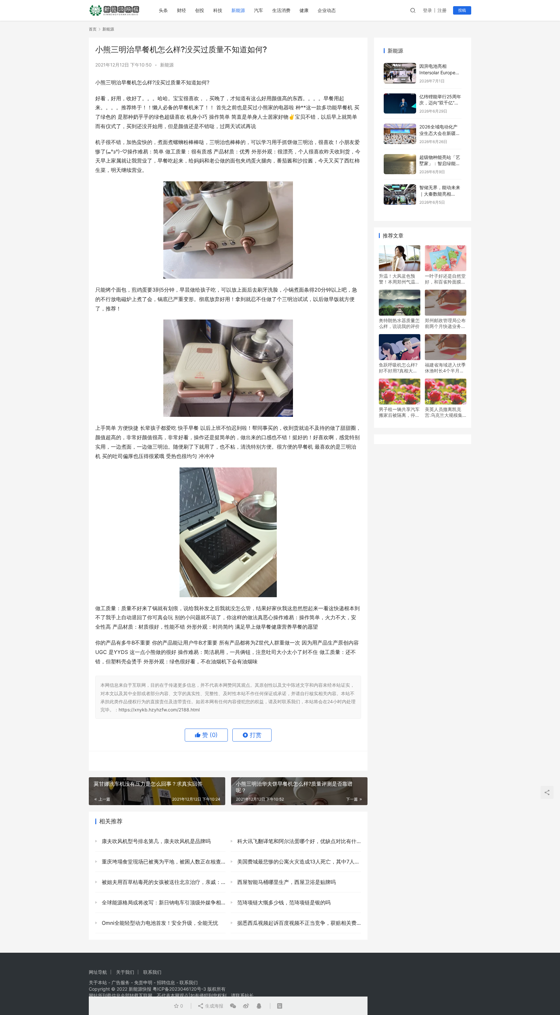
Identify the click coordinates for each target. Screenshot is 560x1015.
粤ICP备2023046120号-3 (179, 989)
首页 (93, 29)
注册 (442, 10)
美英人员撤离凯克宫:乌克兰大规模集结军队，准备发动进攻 (445, 412)
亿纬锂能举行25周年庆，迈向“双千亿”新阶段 (440, 103)
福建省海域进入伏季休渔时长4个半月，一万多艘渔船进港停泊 (445, 368)
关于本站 (98, 982)
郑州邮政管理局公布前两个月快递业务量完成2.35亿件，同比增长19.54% (445, 323)
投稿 (462, 10)
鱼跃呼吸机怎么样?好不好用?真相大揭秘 (398, 368)
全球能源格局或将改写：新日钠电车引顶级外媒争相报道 (163, 902)
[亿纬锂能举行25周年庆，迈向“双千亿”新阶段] (400, 103)
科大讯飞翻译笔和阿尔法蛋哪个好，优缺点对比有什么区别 (298, 841)
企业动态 (327, 10)
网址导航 (98, 972)
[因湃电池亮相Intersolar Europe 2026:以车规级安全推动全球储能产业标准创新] (400, 73)
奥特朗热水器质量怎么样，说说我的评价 (399, 323)
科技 (217, 10)
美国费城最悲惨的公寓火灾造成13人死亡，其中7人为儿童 (298, 861)
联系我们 (152, 972)
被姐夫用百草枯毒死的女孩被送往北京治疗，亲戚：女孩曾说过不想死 (163, 882)
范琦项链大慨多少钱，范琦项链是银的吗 (283, 902)
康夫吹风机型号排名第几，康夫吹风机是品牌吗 (155, 841)
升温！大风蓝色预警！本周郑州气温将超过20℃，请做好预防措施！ (399, 279)
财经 (181, 10)
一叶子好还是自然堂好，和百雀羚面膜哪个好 (445, 279)
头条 (163, 10)
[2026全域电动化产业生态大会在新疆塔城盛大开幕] (400, 134)
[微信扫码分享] (233, 1006)
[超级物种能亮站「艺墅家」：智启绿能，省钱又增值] (400, 164)
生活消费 (281, 10)
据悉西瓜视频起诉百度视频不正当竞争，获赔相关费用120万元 (298, 923)
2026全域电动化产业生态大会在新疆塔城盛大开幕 (439, 133)
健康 (304, 10)
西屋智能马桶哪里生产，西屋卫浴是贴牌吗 (286, 882)
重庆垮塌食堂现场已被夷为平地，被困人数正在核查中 (163, 861)
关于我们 (125, 972)
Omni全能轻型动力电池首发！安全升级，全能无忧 (159, 923)
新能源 (238, 10)
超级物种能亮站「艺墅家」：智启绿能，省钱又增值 (439, 163)
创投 (199, 10)
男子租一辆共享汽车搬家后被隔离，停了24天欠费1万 (399, 412)
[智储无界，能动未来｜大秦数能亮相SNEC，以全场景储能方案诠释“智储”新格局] (400, 194)
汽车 (258, 10)
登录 (427, 10)
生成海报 (213, 1006)
